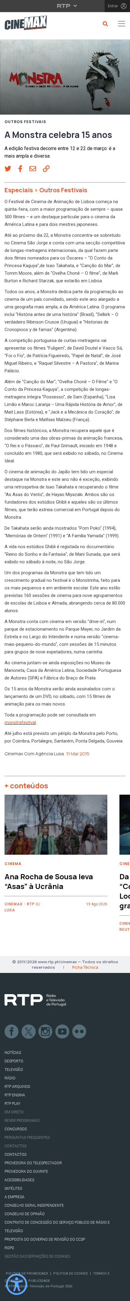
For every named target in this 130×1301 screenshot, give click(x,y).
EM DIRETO (14, 1112)
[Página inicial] (23, 23)
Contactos (15, 1146)
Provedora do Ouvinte (26, 1171)
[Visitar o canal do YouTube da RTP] (62, 1031)
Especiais (19, 190)
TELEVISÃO (14, 1070)
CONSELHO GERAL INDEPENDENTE (34, 1205)
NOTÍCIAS (13, 1053)
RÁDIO (10, 1078)
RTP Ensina (15, 1095)
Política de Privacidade (27, 1274)
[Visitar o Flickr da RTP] (79, 1031)
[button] (11, 169)
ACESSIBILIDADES (19, 1180)
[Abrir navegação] (121, 24)
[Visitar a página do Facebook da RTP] (12, 1031)
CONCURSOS (16, 1129)
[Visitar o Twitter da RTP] (28, 1031)
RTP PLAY (12, 1103)
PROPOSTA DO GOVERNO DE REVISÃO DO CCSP (45, 1239)
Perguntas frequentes (27, 1137)
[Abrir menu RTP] (65, 6)
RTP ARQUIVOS (17, 1087)
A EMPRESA (14, 1197)
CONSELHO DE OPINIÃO (25, 1214)
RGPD (9, 1248)
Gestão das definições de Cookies (37, 1256)
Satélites (13, 1188)
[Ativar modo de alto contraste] (16, 1284)
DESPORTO (14, 1061)
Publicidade (39, 1281)
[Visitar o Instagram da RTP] (45, 1031)
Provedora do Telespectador (33, 1163)
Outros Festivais (25, 121)
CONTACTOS (15, 1154)
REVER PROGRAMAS (22, 1120)
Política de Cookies (70, 1274)
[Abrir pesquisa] (104, 24)
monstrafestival (20, 722)
